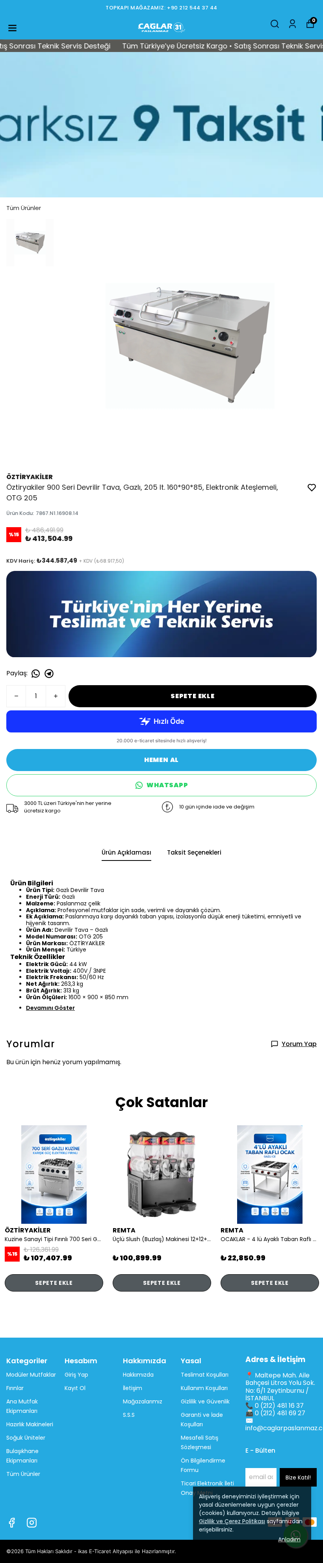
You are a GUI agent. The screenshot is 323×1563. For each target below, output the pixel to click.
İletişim (132, 1388)
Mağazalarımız (142, 1401)
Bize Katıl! (298, 1477)
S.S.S (129, 1415)
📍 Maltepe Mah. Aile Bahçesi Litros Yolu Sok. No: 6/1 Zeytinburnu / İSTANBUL (280, 1387)
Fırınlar (15, 1388)
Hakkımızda (138, 1375)
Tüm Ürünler (23, 208)
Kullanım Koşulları (204, 1388)
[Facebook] (11, 1522)
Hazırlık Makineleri (29, 1424)
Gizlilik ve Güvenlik (205, 1401)
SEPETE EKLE (193, 696)
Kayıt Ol (75, 1388)
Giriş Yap (76, 1375)
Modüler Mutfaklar (31, 1375)
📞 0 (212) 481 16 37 (274, 1405)
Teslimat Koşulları (204, 1375)
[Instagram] (31, 1522)
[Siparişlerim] (292, 24)
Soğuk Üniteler (25, 1438)
